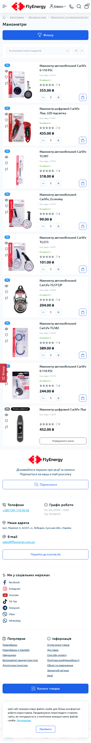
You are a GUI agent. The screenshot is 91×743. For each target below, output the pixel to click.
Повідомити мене (63, 440)
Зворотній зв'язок (58, 670)
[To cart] (83, 97)
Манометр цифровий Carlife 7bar (63, 409)
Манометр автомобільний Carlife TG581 (63, 154)
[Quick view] (6, 71)
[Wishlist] (6, 76)
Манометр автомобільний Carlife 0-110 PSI (63, 68)
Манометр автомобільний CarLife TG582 (58, 326)
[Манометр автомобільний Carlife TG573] (20, 256)
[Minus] (43, 97)
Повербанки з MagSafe (16, 650)
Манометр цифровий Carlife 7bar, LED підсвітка (60, 111)
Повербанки (10, 644)
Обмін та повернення (60, 665)
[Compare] (6, 83)
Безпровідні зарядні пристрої (20, 660)
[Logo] (28, 6)
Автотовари (17, 17)
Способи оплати (56, 655)
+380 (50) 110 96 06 (16, 510)
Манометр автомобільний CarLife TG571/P (58, 283)
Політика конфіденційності (63, 660)
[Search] (79, 6)
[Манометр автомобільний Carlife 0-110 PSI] (20, 85)
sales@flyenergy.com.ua (19, 542)
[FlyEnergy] (45, 459)
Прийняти (46, 729)
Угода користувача (58, 644)
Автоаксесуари (37, 17)
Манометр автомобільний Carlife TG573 (63, 240)
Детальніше (24, 720)
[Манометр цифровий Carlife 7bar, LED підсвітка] (20, 128)
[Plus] (58, 97)
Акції (50, 675)
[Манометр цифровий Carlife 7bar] (20, 428)
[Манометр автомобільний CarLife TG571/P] (20, 299)
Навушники (9, 655)
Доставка (52, 650)
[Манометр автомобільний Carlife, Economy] (20, 214)
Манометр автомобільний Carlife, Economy (58, 197)
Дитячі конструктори (15, 665)
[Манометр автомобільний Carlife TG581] (20, 171)
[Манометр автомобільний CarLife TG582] (20, 342)
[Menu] (5, 6)
